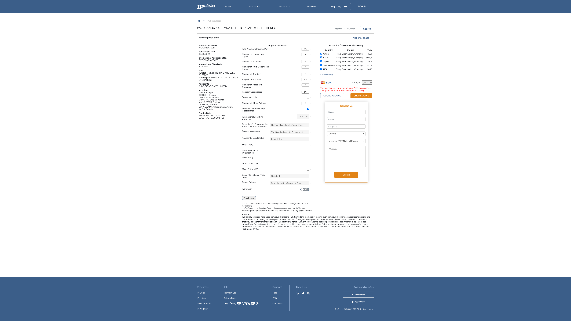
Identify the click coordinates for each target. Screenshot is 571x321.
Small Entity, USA (250, 163)
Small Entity (247, 144)
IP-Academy (255, 6)
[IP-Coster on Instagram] (308, 293)
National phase (361, 37)
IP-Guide (311, 6)
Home (228, 6)
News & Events (204, 303)
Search (367, 28)
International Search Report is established (254, 109)
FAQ (275, 298)
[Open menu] (346, 6)
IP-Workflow (202, 308)
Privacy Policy (230, 298)
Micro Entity (247, 157)
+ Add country (326, 74)
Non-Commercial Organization (250, 151)
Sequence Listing (250, 97)
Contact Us (278, 303)
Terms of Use (230, 292)
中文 (339, 6)
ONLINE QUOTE (361, 95)
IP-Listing (284, 6)
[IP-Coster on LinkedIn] (298, 293)
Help (275, 292)
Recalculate (249, 198)
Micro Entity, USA (250, 169)
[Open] (307, 116)
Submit (346, 174)
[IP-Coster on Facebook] (303, 293)
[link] (199, 21)
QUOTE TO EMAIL (332, 95)
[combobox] (303, 116)
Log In (362, 6)
